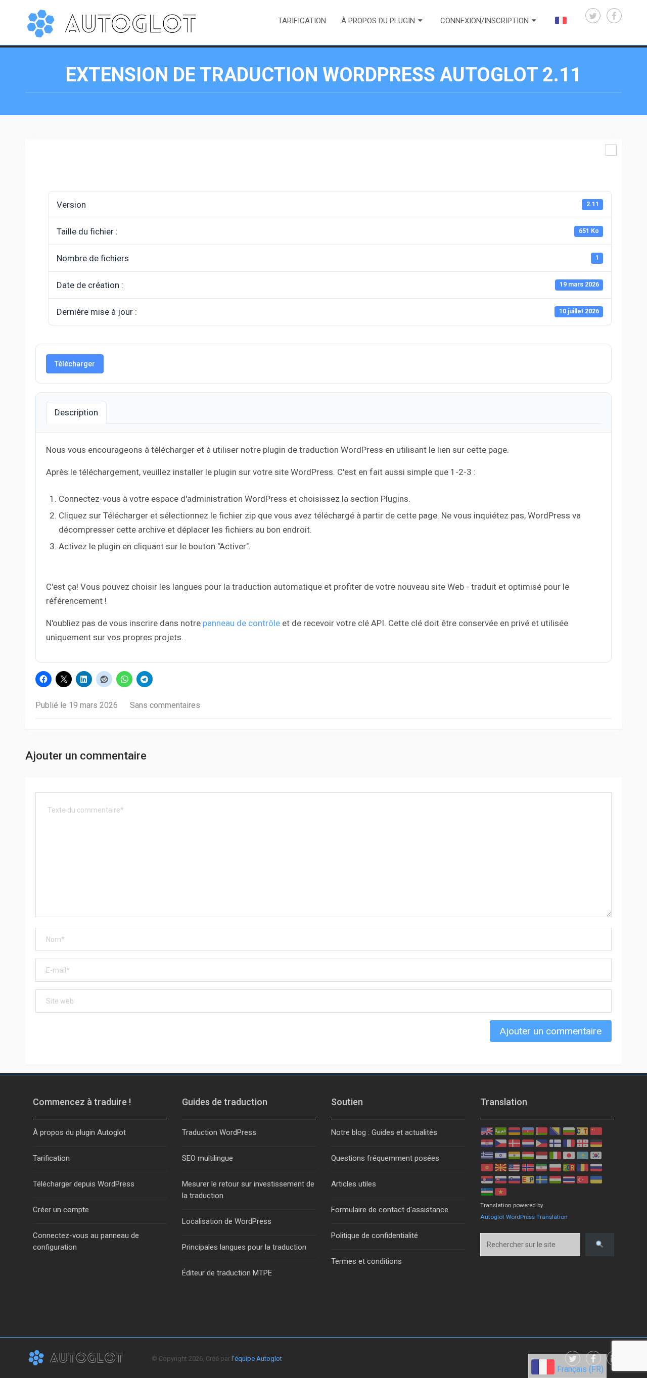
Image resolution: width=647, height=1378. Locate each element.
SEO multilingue (207, 1158)
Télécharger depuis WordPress (83, 1184)
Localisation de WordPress (226, 1221)
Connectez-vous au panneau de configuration (86, 1241)
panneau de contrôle (241, 623)
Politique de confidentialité (374, 1235)
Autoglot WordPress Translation (524, 1216)
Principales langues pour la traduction (244, 1247)
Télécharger (75, 364)
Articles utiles (353, 1184)
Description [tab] (76, 412)
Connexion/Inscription (484, 20)
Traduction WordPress (219, 1132)
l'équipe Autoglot (257, 1358)
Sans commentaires (165, 705)
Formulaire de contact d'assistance (389, 1209)
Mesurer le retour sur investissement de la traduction (248, 1189)
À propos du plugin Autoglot (79, 1132)
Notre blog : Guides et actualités (384, 1132)
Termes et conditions (366, 1261)
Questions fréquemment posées (385, 1158)
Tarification (302, 20)
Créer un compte (61, 1209)
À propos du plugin (378, 20)
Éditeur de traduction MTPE (227, 1272)
